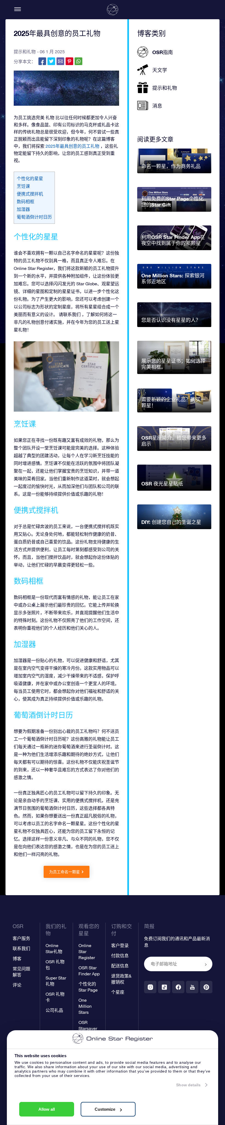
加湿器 (23, 209)
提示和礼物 (25, 51)
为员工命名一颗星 (64, 872)
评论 (17, 984)
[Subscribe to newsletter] (206, 964)
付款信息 (120, 955)
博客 (17, 958)
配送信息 (120, 965)
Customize (105, 1109)
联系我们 (21, 948)
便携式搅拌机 (30, 193)
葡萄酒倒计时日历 (34, 216)
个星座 (117, 992)
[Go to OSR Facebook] (178, 987)
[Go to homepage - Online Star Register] (112, 9)
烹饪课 (23, 186)
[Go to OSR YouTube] (192, 987)
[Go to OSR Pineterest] (206, 987)
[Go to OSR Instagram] (150, 987)
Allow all (46, 1109)
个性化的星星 (30, 178)
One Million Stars (85, 1006)
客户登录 (120, 945)
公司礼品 (54, 1010)
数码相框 (25, 201)
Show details (188, 1085)
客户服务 (21, 938)
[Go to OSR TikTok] (164, 987)
